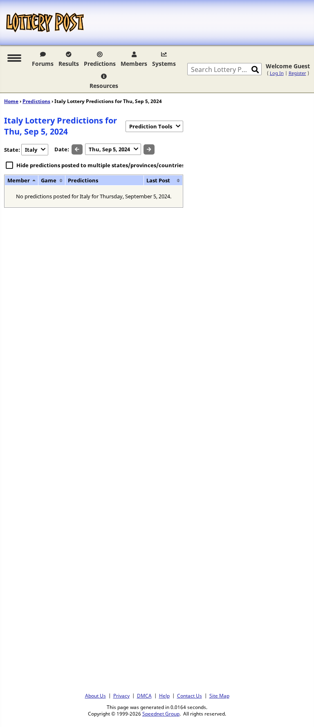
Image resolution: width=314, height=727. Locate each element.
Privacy (121, 695)
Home (11, 101)
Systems (164, 63)
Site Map (219, 695)
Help (164, 695)
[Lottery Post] (45, 22)
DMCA (144, 695)
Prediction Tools (150, 126)
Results (68, 63)
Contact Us (189, 695)
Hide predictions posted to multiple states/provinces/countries (100, 165)
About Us (95, 695)
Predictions (100, 63)
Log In (277, 73)
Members (134, 63)
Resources (104, 86)
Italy (31, 149)
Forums (43, 63)
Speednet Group (160, 713)
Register (297, 73)
